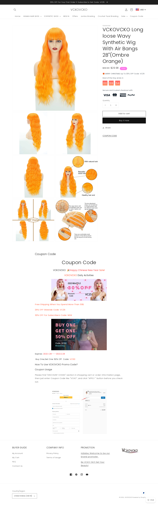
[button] (15, 9)
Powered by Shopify (139, 497)
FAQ (14, 462)
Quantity (106, 100)
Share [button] (108, 128)
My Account (17, 453)
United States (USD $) (23, 496)
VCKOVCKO (128, 497)
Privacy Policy (52, 453)
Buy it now (124, 120)
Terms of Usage (53, 457)
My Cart (15, 457)
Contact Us (17, 466)
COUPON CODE (110, 135)
